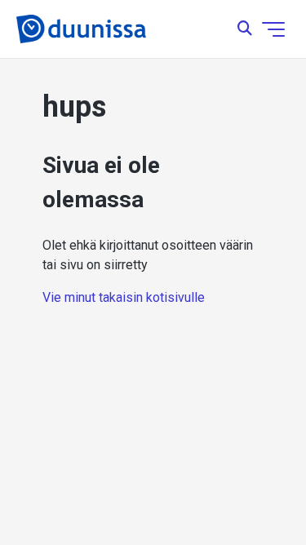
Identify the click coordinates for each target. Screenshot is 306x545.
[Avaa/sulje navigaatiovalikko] (273, 29)
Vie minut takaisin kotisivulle (123, 297)
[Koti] (81, 29)
